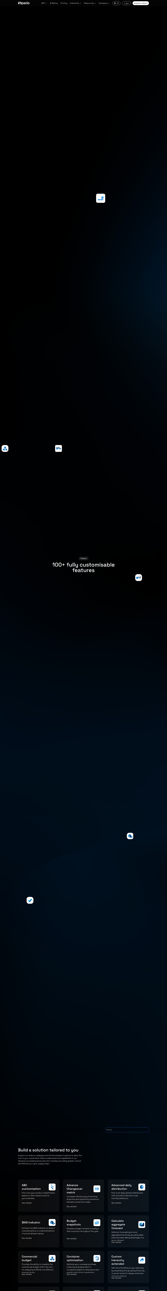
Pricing (64, 3)
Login (126, 3)
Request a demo (140, 3)
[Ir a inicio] (23, 3)
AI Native (54, 3)
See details (27, 1203)
